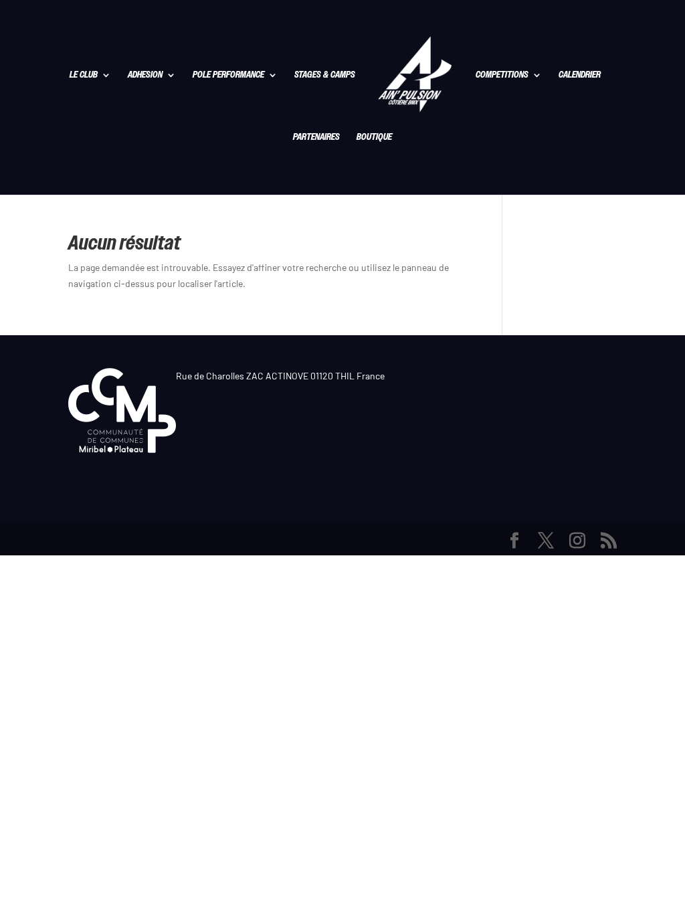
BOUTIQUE (374, 137)
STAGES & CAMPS (324, 75)
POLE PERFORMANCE (228, 75)
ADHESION (145, 75)
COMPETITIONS (502, 75)
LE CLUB (84, 75)
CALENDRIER (580, 75)
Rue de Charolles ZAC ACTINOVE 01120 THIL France (280, 375)
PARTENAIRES (316, 137)
